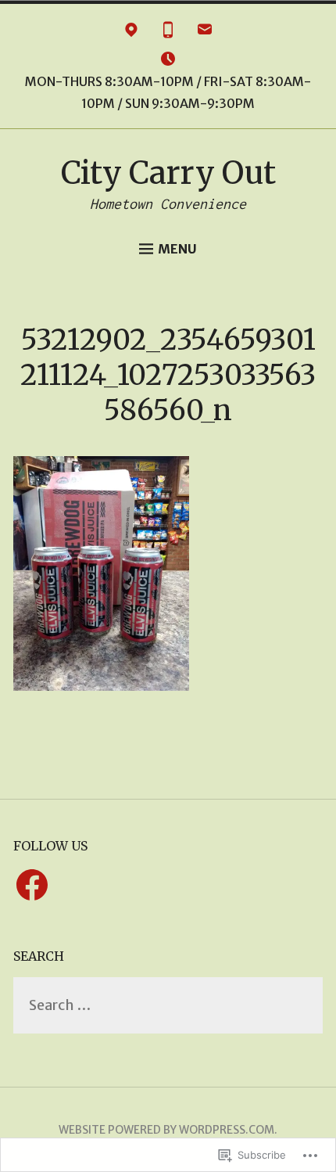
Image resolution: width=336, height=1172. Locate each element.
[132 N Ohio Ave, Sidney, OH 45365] (131, 33)
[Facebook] (32, 885)
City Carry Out (168, 172)
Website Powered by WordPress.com (166, 1130)
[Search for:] (168, 1006)
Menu (177, 249)
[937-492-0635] (168, 33)
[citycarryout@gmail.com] (205, 33)
